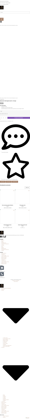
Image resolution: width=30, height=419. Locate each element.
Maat (1, 111)
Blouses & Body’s (4, 263)
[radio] (0, 113)
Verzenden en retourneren (5, 249)
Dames (3, 25)
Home (1, 25)
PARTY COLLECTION (6, 346)
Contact (3, 250)
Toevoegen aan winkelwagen (18, 117)
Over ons (3, 245)
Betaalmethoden (4, 248)
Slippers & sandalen (6, 399)
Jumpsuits (4, 344)
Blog (2, 246)
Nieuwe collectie (4, 253)
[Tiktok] (5, 237)
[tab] (2, 182)
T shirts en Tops (5, 337)
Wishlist (3, 247)
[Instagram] (3, 237)
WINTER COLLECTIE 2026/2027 (6, 288)
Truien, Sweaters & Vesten (5, 261)
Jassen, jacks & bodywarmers (7, 345)
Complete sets (5, 341)
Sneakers (4, 400)
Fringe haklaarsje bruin (7, 224)
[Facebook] (1, 237)
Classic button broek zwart (22, 224)
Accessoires (5, 342)
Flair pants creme (22, 205)
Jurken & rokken (5, 343)
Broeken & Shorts (6, 25)
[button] (0, 119)
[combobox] (15, 12)
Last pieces (3, 401)
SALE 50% (3, 289)
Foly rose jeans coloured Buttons (7, 205)
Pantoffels (4, 398)
